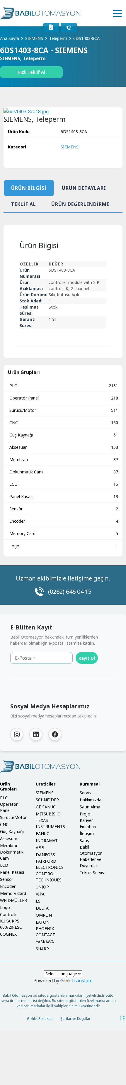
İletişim (87, 833)
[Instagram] (16, 734)
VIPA (40, 894)
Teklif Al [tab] (23, 204)
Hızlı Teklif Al (31, 72)
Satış (84, 840)
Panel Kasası (63, 496)
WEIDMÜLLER (13, 900)
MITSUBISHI (48, 814)
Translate (82, 980)
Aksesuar (63, 447)
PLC (63, 385)
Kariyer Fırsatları (88, 823)
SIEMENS (70, 147)
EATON (43, 922)
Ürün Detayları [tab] (84, 188)
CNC (63, 422)
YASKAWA (45, 941)
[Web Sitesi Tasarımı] (122, 1018)
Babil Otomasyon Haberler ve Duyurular (91, 856)
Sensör (63, 509)
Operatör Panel (63, 398)
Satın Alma (90, 807)
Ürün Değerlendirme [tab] (80, 204)
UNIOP (42, 887)
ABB (40, 847)
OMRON (44, 915)
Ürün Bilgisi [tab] (29, 188)
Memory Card (63, 533)
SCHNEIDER (47, 800)
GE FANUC (46, 807)
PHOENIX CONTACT (45, 931)
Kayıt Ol (87, 658)
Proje (85, 814)
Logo (63, 546)
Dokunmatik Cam (63, 472)
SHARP (42, 949)
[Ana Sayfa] (40, 13)
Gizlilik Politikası (40, 1018)
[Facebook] (55, 734)
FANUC (42, 833)
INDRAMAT (47, 840)
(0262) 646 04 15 (69, 591)
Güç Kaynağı (63, 435)
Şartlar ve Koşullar (75, 1018)
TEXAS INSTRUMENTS (50, 823)
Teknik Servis (92, 872)
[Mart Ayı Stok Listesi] (51, 27)
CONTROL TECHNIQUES (49, 877)
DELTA (42, 908)
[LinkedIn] (35, 734)
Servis (85, 792)
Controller (9, 914)
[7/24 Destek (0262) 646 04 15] (69, 27)
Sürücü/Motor (63, 410)
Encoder (63, 521)
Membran (63, 459)
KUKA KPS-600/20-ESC (11, 924)
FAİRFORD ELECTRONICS (50, 864)
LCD (63, 484)
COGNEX (8, 934)
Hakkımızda (90, 800)
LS (38, 901)
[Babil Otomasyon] (63, 766)
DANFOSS (45, 854)
